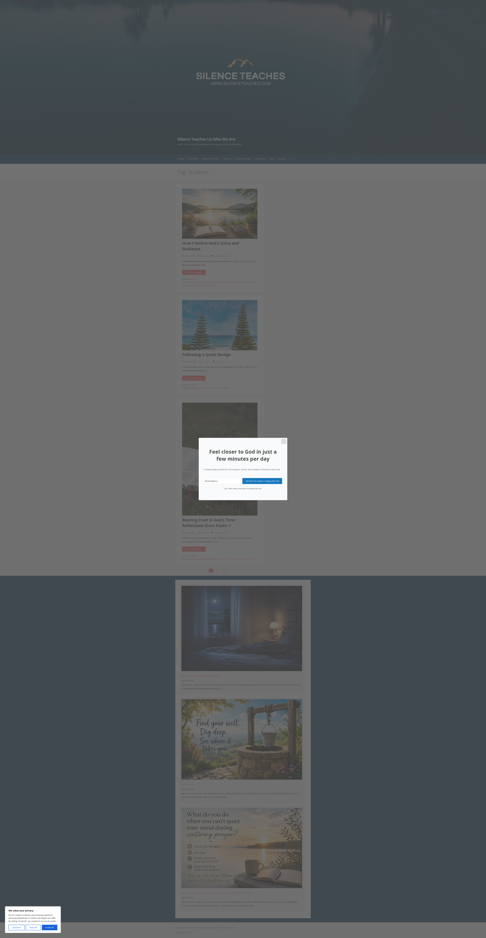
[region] (33, 919)
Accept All (50, 927)
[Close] (283, 441)
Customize (16, 927)
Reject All (33, 927)
